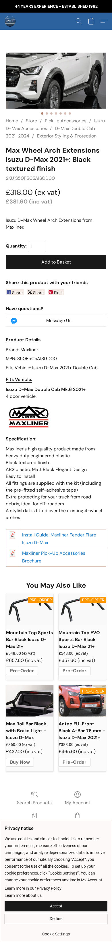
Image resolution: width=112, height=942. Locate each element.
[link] (56, 931)
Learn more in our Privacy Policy (33, 888)
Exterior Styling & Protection (66, 136)
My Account (77, 803)
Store (31, 121)
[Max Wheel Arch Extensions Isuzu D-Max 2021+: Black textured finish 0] (56, 81)
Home (12, 121)
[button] (10, 21)
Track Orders (34, 824)
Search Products (34, 803)
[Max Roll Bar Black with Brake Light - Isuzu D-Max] (29, 701)
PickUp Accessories (65, 121)
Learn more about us (23, 895)
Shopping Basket (77, 824)
